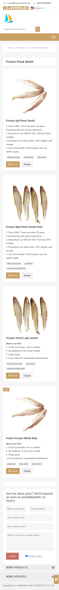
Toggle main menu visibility (54, 37)
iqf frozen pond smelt (15, 369)
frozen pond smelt (14, 364)
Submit (12, 556)
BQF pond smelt (13, 264)
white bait (11, 464)
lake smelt (42, 157)
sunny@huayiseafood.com (18, 3)
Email (12, 164)
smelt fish (29, 264)
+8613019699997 (43, 3)
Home (10, 48)
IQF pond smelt (13, 157)
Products (21, 48)
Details (27, 164)
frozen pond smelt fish (16, 268)
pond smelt (28, 157)
